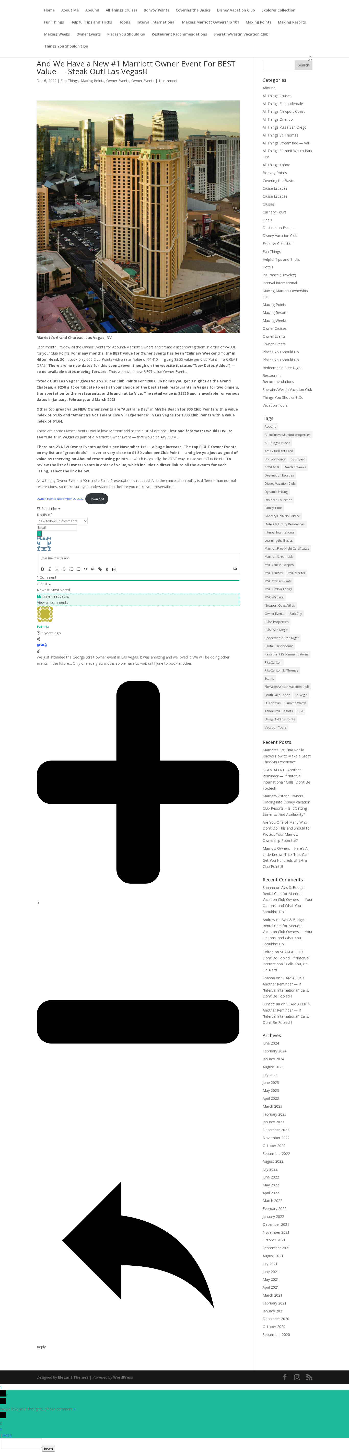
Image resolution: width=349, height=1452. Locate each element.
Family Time (273, 508)
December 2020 (276, 1318)
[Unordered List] (78, 569)
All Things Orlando (278, 119)
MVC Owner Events (278, 581)
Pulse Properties (276, 622)
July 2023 (270, 1074)
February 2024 (274, 1051)
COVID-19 (272, 467)
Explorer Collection (278, 10)
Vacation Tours (275, 405)
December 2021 (276, 1224)
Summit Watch (296, 703)
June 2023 (271, 1082)
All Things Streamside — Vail (286, 143)
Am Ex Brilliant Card (279, 451)
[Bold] (42, 569)
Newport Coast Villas (280, 605)
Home (49, 10)
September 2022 (276, 1153)
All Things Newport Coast (284, 111)
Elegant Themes (73, 1377)
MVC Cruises (274, 573)
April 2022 (271, 1192)
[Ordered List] (71, 569)
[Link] (99, 569)
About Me (70, 10)
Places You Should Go (126, 34)
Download (97, 499)
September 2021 (276, 1247)
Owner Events (88, 34)
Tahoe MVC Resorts (279, 711)
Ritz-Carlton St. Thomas (281, 670)
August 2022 (273, 1161)
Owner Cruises (275, 328)
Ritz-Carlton (273, 662)
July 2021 (270, 1263)
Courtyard (297, 459)
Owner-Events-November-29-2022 (60, 499)
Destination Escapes (279, 227)
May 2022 (271, 1185)
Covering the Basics (193, 10)
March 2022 (272, 1200)
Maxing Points (258, 22)
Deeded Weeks (295, 467)
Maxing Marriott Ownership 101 (210, 22)
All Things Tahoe (276, 164)
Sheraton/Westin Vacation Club (287, 687)
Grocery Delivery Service (282, 516)
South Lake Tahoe (277, 695)
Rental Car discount (279, 646)
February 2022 (274, 1208)
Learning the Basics (279, 540)
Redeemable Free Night (282, 367)
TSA (300, 711)
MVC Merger (296, 573)
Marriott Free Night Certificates (287, 548)
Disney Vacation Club (236, 10)
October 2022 (274, 1145)
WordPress (123, 1377)
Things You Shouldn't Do (66, 46)
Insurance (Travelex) (279, 275)
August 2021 (273, 1255)
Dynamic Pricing (276, 492)
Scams (269, 678)
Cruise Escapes (275, 188)
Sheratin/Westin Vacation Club (241, 34)
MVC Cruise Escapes (279, 565)
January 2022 (273, 1216)
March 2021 (272, 1295)
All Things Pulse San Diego (285, 127)
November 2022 (276, 1137)
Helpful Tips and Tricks (91, 22)
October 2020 (274, 1326)
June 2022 (271, 1177)
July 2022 (270, 1169)
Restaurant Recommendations (179, 34)
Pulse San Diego (276, 630)
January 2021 (273, 1311)
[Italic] (49, 569)
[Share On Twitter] (38, 645)
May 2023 (271, 1090)
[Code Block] (92, 569)
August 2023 (273, 1066)
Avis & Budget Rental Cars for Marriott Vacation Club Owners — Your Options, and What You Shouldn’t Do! (287, 899)
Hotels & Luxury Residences (285, 524)
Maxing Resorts (292, 22)
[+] (114, 569)
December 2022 (276, 1129)
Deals (267, 220)
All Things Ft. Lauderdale (283, 103)
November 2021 (276, 1232)
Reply (7, 1435)
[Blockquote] (85, 569)
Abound (92, 10)
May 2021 (271, 1279)
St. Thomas (273, 703)
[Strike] (64, 569)
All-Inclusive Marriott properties (287, 435)
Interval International (156, 22)
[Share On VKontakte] (42, 645)
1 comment (168, 80)
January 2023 (273, 1121)
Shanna (269, 887)
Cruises (269, 204)
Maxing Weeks (57, 34)
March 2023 (272, 1106)
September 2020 (276, 1334)
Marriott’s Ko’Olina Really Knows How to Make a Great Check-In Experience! (287, 756)
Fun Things (54, 22)
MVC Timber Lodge (278, 589)
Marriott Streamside (279, 556)
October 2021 (274, 1240)
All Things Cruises (121, 10)
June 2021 (271, 1271)
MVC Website (274, 597)
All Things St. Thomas (280, 135)
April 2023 (271, 1098)
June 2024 (271, 1043)
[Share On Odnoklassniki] (45, 645)
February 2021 (274, 1303)
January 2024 (273, 1059)
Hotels (124, 22)
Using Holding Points (280, 719)
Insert (48, 1448)
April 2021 (271, 1287)
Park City (295, 613)
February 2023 (274, 1114)
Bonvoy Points (156, 10)
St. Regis (301, 695)
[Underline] (57, 569)
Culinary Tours (274, 212)
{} (107, 569)
